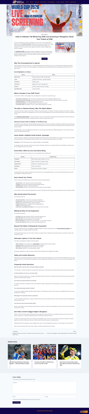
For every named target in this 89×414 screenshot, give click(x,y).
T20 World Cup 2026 (20, 51)
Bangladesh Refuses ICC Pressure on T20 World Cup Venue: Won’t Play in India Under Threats (28, 333)
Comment (15, 382)
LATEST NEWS (73, 2)
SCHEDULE (37, 2)
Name (14, 396)
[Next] (79, 356)
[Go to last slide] (9, 356)
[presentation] (19, 352)
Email (47, 396)
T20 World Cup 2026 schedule (23, 116)
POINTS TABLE (43, 2)
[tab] (10, 360)
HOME (27, 2)
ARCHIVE (31, 2)
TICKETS (67, 2)
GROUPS (62, 2)
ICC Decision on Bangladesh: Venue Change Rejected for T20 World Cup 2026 (61, 332)
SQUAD (58, 2)
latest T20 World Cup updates (63, 228)
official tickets (36, 243)
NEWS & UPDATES (44, 34)
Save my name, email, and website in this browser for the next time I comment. (27, 399)
